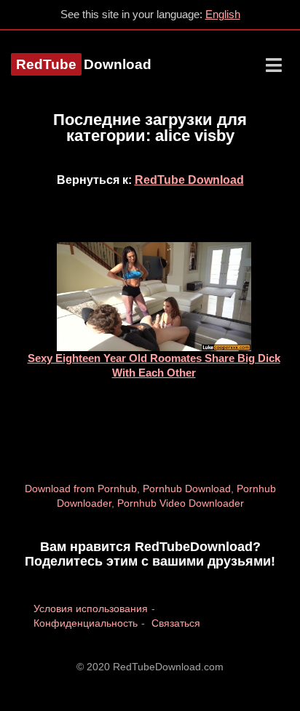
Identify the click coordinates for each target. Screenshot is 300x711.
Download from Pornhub (81, 488)
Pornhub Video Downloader (180, 503)
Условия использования (90, 608)
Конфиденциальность (85, 623)
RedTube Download (189, 180)
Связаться (175, 623)
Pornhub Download (187, 488)
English (222, 14)
